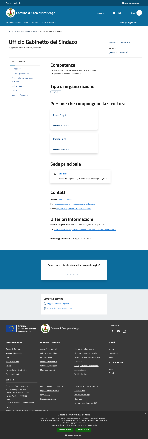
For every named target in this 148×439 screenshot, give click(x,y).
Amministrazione (23, 31)
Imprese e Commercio (48, 361)
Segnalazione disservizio (49, 390)
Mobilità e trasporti (47, 370)
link (96, 425)
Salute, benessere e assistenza (86, 365)
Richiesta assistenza (48, 398)
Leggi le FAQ (45, 394)
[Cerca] (139, 13)
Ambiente (78, 361)
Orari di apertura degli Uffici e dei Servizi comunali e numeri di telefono (85, 229)
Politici (8, 365)
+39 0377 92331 (65, 199)
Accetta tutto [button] (65, 430)
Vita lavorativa (46, 357)
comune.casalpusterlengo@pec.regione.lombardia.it (74, 204)
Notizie (111, 349)
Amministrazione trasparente (86, 386)
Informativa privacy (82, 394)
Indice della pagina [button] (18, 61)
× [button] (145, 414)
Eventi (111, 373)
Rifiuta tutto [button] (83, 430)
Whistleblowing (80, 374)
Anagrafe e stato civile (49, 349)
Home (11, 31)
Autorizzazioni (80, 369)
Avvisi (111, 357)
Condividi (112, 42)
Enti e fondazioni (12, 361)
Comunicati (113, 353)
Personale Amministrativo (16, 370)
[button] (74, 435)
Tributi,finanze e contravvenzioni (87, 357)
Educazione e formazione (84, 349)
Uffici (35, 31)
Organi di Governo (13, 349)
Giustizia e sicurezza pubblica (85, 353)
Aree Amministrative (14, 353)
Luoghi (111, 368)
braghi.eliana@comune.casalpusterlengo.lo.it (73, 208)
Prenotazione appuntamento (51, 386)
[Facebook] (107, 12)
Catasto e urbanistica (48, 365)
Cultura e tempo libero (49, 353)
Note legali (78, 398)
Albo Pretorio (79, 390)
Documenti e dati (12, 374)
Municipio (63, 173)
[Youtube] (113, 12)
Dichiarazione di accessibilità (85, 403)
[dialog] (74, 425)
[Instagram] (118, 12)
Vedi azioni (124, 42)
